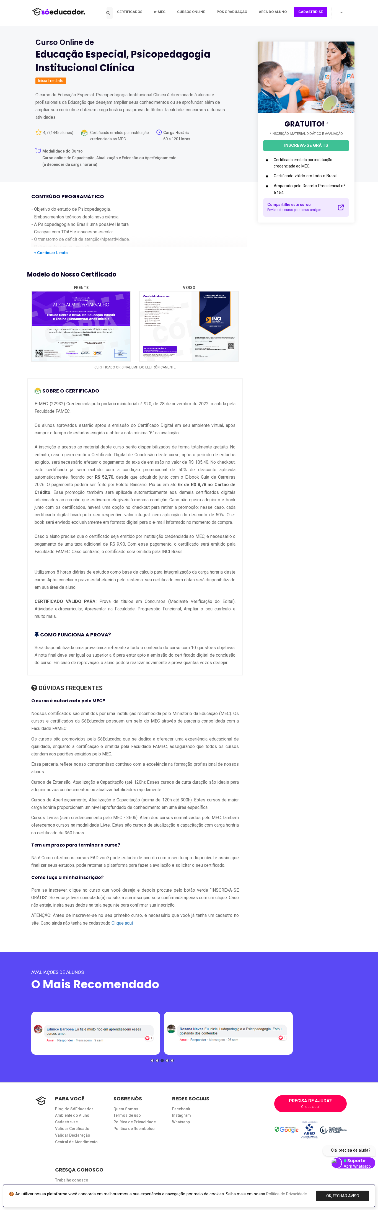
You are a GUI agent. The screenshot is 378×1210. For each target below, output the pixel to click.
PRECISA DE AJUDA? (310, 1103)
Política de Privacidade (134, 1122)
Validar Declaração (72, 1135)
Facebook (181, 1109)
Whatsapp (181, 1122)
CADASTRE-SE (310, 12)
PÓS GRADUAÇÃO (232, 12)
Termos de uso (127, 1115)
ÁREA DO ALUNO (273, 12)
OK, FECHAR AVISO (342, 1196)
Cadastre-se (66, 1122)
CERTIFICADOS (129, 12)
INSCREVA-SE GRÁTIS (306, 145)
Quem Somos (125, 1109)
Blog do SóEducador (74, 1109)
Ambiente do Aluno (72, 1115)
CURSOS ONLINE (191, 12)
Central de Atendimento (76, 1142)
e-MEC (159, 12)
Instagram (181, 1115)
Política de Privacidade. (287, 1193)
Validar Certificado (72, 1128)
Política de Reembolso (134, 1128)
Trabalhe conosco (71, 1180)
